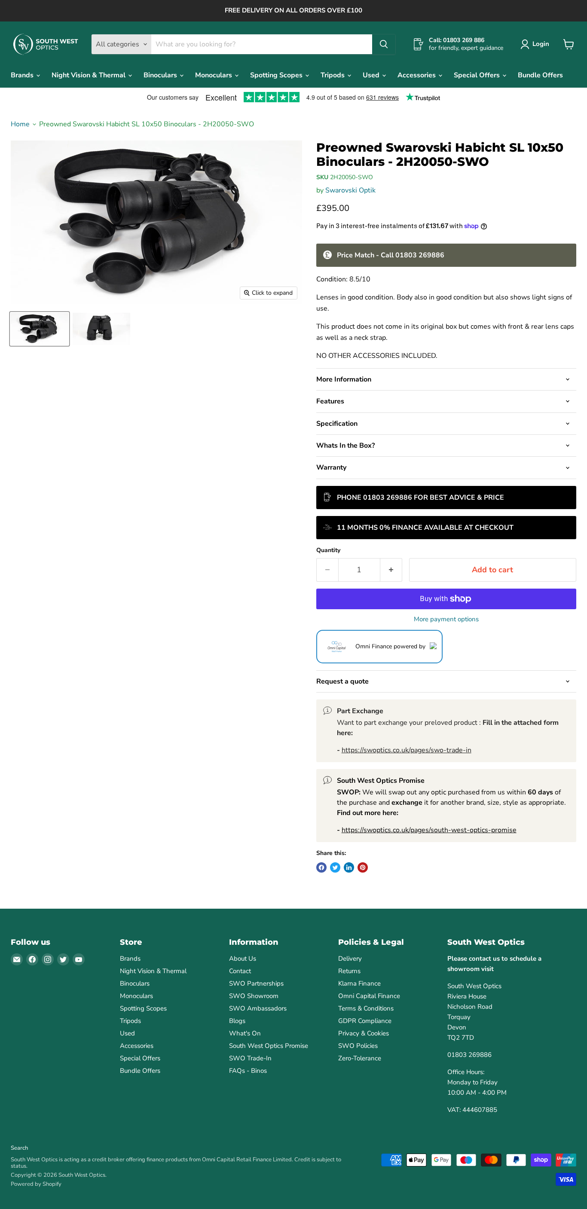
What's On (245, 1033)
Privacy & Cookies (363, 1033)
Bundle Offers (540, 75)
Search (19, 1148)
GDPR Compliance (364, 1021)
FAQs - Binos (248, 1070)
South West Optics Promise (268, 1045)
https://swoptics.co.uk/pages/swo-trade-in (406, 750)
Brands (23, 75)
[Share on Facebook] (321, 867)
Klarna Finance (359, 983)
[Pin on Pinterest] (363, 867)
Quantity (328, 550)
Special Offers (477, 75)
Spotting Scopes (277, 75)
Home (20, 124)
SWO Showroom (253, 996)
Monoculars (214, 75)
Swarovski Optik (350, 190)
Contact (240, 971)
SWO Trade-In (250, 1058)
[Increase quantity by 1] (391, 570)
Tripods (333, 75)
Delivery (350, 958)
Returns (349, 971)
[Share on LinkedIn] (349, 867)
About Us (242, 958)
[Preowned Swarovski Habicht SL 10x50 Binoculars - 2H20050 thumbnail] (39, 329)
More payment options (446, 619)
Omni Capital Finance (369, 996)
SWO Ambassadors (258, 1008)
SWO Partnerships (256, 983)
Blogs (237, 1021)
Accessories (417, 75)
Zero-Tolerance (359, 1058)
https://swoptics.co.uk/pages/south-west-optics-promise (429, 830)
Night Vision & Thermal (89, 75)
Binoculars (161, 75)
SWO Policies (358, 1045)
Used (372, 75)
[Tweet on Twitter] (335, 867)
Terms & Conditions (366, 1008)
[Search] (383, 44)
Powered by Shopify (36, 1184)
